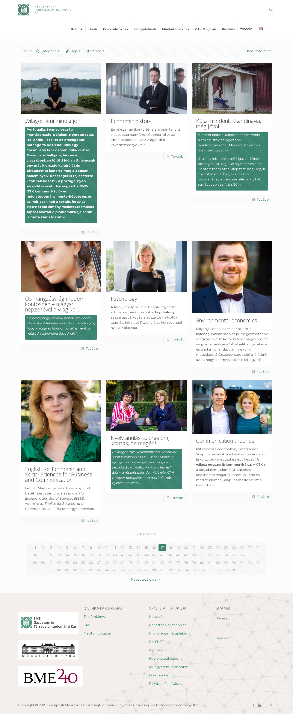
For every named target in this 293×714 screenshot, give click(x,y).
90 (75, 570)
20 (186, 548)
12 (122, 548)
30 (35, 555)
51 (202, 555)
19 (178, 548)
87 (257, 563)
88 (59, 570)
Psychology (124, 298)
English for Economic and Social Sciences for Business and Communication (58, 474)
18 (170, 548)
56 (242, 555)
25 (226, 548)
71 (130, 563)
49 (186, 555)
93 (99, 570)
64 (75, 563)
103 (178, 570)
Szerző (95, 51)
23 (210, 548)
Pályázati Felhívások (165, 684)
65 (83, 563)
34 (67, 555)
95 (115, 570)
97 (130, 570)
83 (226, 563)
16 (154, 548)
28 (250, 548)
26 (234, 548)
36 (83, 555)
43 (138, 555)
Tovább (92, 232)
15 (146, 548)
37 (91, 555)
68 (107, 563)
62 (59, 563)
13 (130, 548)
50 (194, 555)
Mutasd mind (261, 51)
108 (218, 570)
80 (202, 563)
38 (99, 555)
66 (91, 563)
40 (115, 555)
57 (250, 555)
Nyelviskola (158, 650)
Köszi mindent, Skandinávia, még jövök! (228, 123)
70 (123, 563)
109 (226, 570)
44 (146, 555)
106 (202, 570)
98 (138, 570)
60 (43, 563)
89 (67, 570)
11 (114, 548)
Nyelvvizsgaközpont (165, 658)
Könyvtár (156, 617)
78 (186, 563)
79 (194, 563)
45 (154, 555)
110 (233, 570)
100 (154, 570)
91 (83, 570)
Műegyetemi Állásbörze (168, 667)
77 (178, 563)
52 (210, 555)
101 (162, 570)
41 (122, 555)
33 (59, 555)
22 (202, 548)
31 (43, 555)
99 (146, 570)
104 (186, 570)
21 (194, 548)
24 (218, 548)
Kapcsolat (222, 638)
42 (130, 555)
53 (218, 555)
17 (162, 548)
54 (226, 555)
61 (51, 563)
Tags (73, 51)
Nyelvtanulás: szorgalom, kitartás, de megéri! (140, 440)
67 (99, 563)
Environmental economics (226, 320)
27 (242, 548)
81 (210, 563)
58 (257, 555)
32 (51, 555)
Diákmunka (158, 675)
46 (162, 555)
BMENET (156, 642)
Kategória (48, 51)
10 (107, 548)
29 (257, 548)
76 (170, 563)
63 (67, 563)
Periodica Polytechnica (167, 625)
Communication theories (225, 440)
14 (138, 548)
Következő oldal (144, 579)
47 (170, 555)
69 (115, 563)
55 (234, 555)
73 (146, 563)
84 (234, 563)
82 (218, 563)
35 (75, 555)
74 (154, 563)
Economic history (131, 121)
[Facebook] (253, 705)
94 (107, 570)
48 (178, 555)
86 (250, 563)
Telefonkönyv (95, 617)
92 (91, 570)
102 (170, 570)
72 (138, 563)
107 (210, 570)
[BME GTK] (45, 9)
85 (242, 563)
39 (107, 555)
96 (123, 570)
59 (35, 563)
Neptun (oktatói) (97, 633)
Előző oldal (148, 534)
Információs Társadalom (168, 633)
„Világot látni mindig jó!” (52, 120)
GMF (87, 625)
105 (194, 570)
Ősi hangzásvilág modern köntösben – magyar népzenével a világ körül (55, 304)
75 (162, 563)
